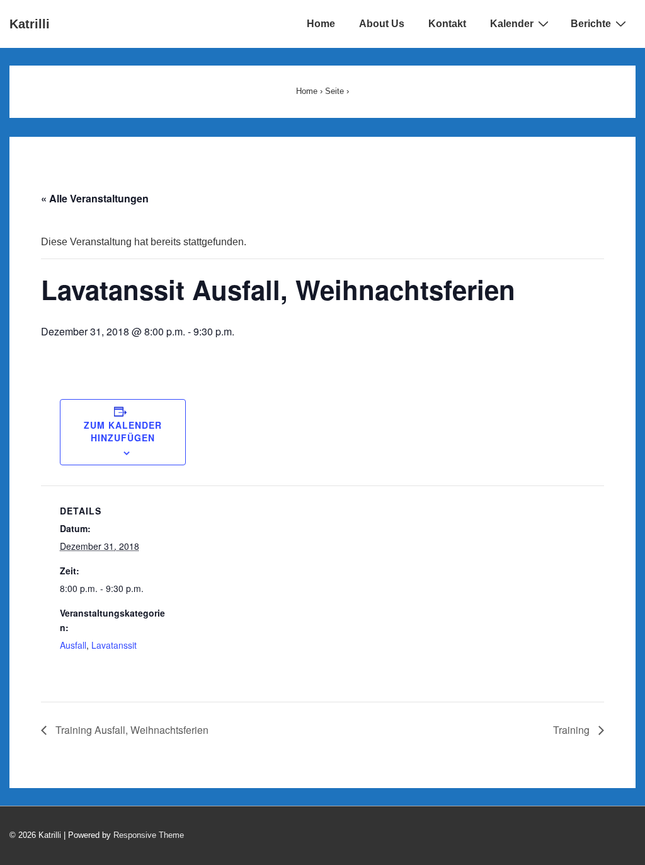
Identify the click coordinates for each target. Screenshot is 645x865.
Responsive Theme (148, 835)
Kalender (512, 23)
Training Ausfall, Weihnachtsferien (130, 730)
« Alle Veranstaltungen (95, 198)
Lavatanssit (114, 645)
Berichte (591, 23)
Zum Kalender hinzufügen (123, 431)
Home (321, 23)
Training (572, 730)
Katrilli (29, 24)
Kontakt (447, 23)
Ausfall (73, 645)
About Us (381, 23)
